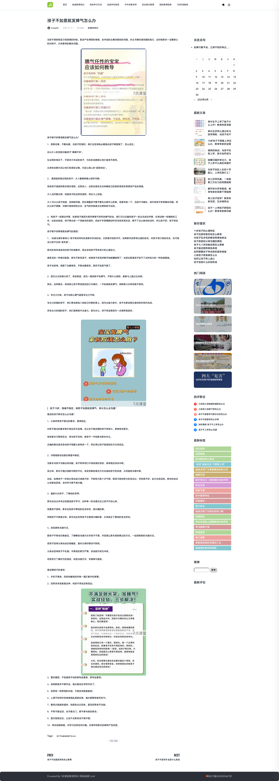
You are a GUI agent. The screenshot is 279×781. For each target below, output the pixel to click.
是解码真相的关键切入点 (208, 542)
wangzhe (55, 28)
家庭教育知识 (78, 4)
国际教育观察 (165, 4)
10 (203, 77)
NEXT (177, 755)
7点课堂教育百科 (69, 776)
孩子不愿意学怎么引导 (208, 419)
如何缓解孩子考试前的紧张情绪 (210, 251)
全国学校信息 (113, 4)
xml (93, 776)
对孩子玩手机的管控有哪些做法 (210, 237)
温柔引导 (200, 474)
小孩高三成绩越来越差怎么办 (211, 404)
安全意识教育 (148, 4)
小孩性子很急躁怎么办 (205, 255)
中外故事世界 (131, 4)
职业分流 (200, 485)
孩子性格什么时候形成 (205, 262)
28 (228, 89)
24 (203, 89)
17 (203, 83)
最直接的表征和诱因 (205, 548)
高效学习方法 (96, 4)
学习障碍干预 (202, 527)
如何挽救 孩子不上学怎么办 (210, 424)
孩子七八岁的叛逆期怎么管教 (209, 244)
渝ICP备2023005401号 (220, 776)
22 (234, 83)
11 (209, 77)
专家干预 (200, 490)
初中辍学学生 (202, 495)
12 (215, 77)
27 (222, 89)
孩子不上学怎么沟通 (207, 430)
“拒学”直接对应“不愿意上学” (210, 464)
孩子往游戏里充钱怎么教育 (208, 234)
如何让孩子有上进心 (204, 258)
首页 (65, 4)
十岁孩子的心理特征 (204, 230)
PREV (50, 755)
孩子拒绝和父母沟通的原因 (208, 241)
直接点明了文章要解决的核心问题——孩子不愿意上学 (211, 470)
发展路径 (200, 516)
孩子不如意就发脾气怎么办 (66, 736)
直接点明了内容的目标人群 (209, 511)
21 (228, 83)
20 (222, 83)
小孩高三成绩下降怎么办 (209, 409)
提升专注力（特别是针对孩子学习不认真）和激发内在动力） (211, 480)
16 (197, 83)
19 (215, 83)
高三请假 (200, 537)
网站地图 (84, 776)
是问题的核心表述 (204, 459)
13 (222, 77)
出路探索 (200, 454)
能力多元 (200, 506)
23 (197, 89)
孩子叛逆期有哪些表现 (205, 248)
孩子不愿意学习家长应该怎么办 (212, 414)
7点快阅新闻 (182, 4)
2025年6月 (203, 99)
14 (228, 77)
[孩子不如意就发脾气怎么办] (113, 92)
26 (215, 89)
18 (209, 83)
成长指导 (200, 448)
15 (234, 77)
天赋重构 (200, 501)
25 (209, 89)
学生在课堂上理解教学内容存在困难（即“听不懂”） (211, 522)
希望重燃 (200, 532)
